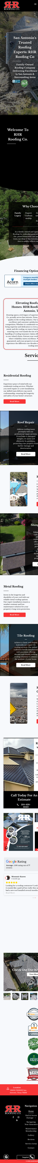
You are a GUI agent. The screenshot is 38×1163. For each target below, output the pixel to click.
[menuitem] (31, 1111)
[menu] (35, 4)
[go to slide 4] (33, 996)
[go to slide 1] (7, 996)
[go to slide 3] (24, 996)
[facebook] (13, 1117)
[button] (5, 878)
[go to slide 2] (15, 996)
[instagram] (18, 1117)
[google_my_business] (17, 1120)
